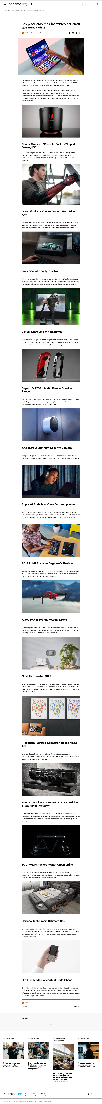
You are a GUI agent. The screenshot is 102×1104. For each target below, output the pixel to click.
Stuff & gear (11, 10)
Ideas (48, 1094)
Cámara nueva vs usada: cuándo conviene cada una (86, 1065)
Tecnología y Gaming (58, 1040)
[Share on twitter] (73, 33)
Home (5, 10)
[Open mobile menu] (5, 4)
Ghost (34, 1101)
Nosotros (28, 1092)
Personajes (28, 1096)
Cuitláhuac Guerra (9, 1038)
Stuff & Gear (36, 1092)
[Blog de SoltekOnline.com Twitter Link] (91, 1094)
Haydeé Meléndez (60, 1038)
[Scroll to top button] (97, 1094)
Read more (76, 1006)
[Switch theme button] (93, 4)
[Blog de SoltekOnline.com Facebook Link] (88, 1094)
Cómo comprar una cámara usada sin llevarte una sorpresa (13, 1065)
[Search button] (97, 4)
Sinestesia (29, 33)
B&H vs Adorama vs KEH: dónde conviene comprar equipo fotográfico (37, 1066)
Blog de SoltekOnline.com (45, 1101)
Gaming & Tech (40, 1094)
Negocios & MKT (30, 1094)
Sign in (86, 4)
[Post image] (13, 1050)
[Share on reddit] (76, 33)
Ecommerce (45, 1092)
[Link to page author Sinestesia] (23, 1003)
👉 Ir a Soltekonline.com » (41, 1096)
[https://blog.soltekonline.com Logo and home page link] (18, 4)
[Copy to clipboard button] (79, 33)
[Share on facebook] (70, 33)
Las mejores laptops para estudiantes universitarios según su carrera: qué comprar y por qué (62, 1077)
